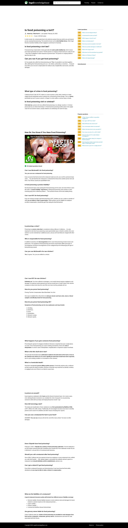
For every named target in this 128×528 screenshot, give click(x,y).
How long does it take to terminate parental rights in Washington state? (92, 142)
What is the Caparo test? (88, 49)
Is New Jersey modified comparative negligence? (90, 118)
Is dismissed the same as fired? (89, 35)
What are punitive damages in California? (92, 46)
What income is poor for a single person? (91, 145)
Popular (93, 2)
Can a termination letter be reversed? (91, 126)
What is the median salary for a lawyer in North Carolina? (91, 139)
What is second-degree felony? (89, 32)
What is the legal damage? (88, 58)
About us (91, 525)
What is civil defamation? (88, 41)
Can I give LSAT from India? (88, 120)
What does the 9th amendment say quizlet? (92, 52)
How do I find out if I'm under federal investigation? (90, 135)
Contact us (100, 2)
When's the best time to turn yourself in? (91, 129)
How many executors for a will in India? (91, 132)
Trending (86, 2)
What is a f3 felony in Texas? (89, 55)
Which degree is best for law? (89, 38)
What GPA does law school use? (89, 123)
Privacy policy (99, 525)
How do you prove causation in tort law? (91, 43)
